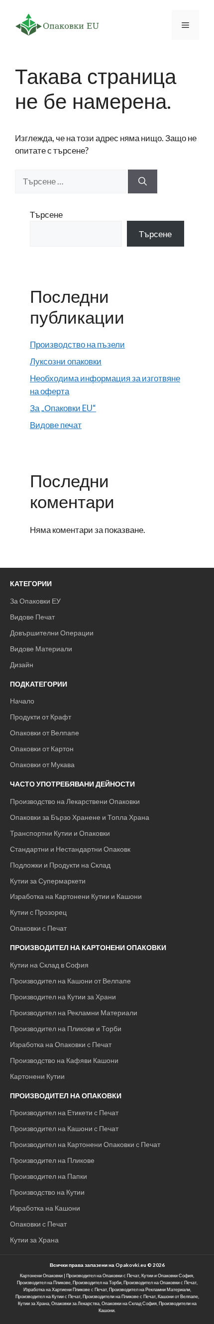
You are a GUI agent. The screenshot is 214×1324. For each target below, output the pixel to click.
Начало (22, 701)
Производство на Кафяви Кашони (64, 1060)
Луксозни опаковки (66, 361)
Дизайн (21, 664)
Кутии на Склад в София (49, 965)
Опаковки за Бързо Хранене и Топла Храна (79, 817)
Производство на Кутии (47, 1192)
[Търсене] (142, 181)
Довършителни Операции (52, 632)
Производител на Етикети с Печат (64, 1112)
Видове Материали (41, 648)
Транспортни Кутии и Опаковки (60, 833)
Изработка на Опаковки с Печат (60, 1044)
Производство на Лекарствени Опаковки (75, 801)
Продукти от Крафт (40, 716)
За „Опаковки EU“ (63, 408)
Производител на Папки (48, 1176)
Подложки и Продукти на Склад (60, 865)
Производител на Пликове (52, 1160)
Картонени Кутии (37, 1076)
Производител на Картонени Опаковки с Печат (85, 1144)
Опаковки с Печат (38, 928)
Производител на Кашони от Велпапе (70, 980)
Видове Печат (32, 617)
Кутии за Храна (34, 1240)
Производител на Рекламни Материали (73, 1012)
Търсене (46, 214)
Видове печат (56, 425)
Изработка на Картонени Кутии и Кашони (76, 896)
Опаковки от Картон (42, 748)
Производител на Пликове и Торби (65, 1028)
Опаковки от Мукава (42, 764)
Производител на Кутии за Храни (63, 996)
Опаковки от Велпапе (44, 732)
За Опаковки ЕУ (35, 601)
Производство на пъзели (77, 344)
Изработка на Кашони (45, 1208)
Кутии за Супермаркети (48, 881)
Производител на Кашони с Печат (64, 1128)
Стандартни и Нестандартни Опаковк (70, 849)
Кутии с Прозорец (38, 912)
